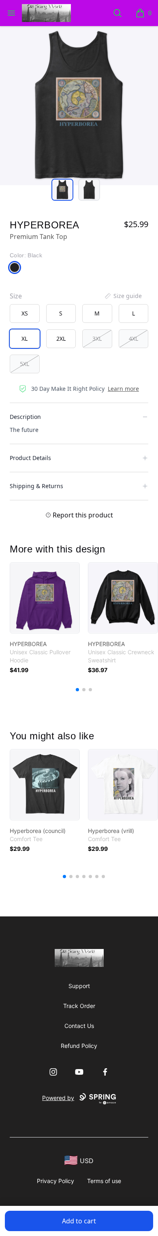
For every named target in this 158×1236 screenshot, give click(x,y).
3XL (97, 338)
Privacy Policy (55, 1180)
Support (79, 985)
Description (25, 417)
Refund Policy (79, 1045)
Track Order (79, 1005)
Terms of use (104, 1180)
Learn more (123, 388)
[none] (123, 296)
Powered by (58, 1097)
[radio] (25, 313)
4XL (133, 338)
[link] (44, 598)
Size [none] (16, 295)
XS (24, 313)
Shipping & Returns (36, 486)
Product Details (30, 458)
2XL (61, 338)
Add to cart (79, 1220)
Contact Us (79, 1025)
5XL (24, 364)
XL (24, 338)
